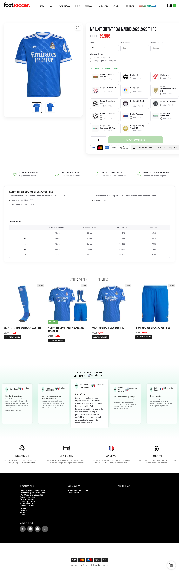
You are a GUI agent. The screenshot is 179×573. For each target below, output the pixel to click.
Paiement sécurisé (27, 497)
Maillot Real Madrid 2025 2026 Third (108, 327)
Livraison (23, 510)
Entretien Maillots (27, 504)
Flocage (23, 508)
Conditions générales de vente (33, 493)
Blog (21, 517)
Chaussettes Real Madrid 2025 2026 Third (22, 327)
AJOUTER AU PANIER (100, 337)
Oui (107, 79)
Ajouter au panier (135, 140)
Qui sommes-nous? (28, 499)
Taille (92, 42)
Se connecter (73, 493)
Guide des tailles (27, 506)
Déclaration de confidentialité (32, 491)
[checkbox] (104, 57)
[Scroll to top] (90, 561)
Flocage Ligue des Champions (105, 61)
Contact (23, 515)
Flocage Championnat (101, 58)
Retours (23, 513)
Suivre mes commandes (78, 491)
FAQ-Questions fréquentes (31, 495)
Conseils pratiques (27, 502)
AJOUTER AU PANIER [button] (13, 337)
